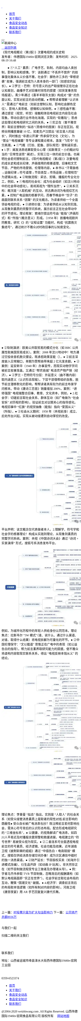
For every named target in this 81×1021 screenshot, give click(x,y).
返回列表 (9, 47)
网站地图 (63, 1016)
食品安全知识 (18, 27)
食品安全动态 (18, 23)
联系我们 (15, 32)
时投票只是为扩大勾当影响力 (33, 912)
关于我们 (15, 18)
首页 (12, 14)
